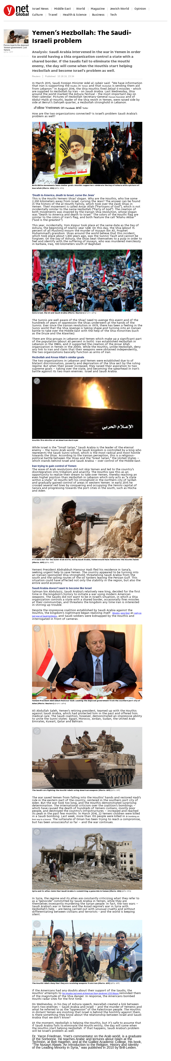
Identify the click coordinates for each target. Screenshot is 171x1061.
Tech (113, 14)
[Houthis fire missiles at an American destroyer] (87, 408)
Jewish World (119, 8)
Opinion (140, 8)
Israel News (40, 8)
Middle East (62, 8)
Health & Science (75, 14)
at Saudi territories (48, 616)
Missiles (116, 613)
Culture (37, 14)
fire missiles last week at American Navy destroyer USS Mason (90, 993)
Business (98, 14)
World (81, 8)
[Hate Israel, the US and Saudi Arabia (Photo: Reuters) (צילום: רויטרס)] (87, 280)
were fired (125, 613)
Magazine (98, 8)
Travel (52, 14)
